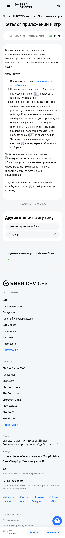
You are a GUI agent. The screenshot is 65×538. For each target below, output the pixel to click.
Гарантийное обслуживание (18, 318)
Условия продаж (10, 520)
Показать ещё (10, 350)
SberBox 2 (8, 412)
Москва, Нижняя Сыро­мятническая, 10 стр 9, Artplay (31, 456)
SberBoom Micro (11, 393)
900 (5, 469)
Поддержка (9, 312)
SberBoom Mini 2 (12, 399)
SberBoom (8, 381)
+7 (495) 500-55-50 (13, 480)
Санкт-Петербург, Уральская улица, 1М (24, 461)
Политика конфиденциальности (18, 525)
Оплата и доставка (13, 306)
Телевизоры (9, 374)
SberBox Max (10, 406)
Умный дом (9, 418)
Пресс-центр (10, 343)
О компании (9, 331)
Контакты (8, 337)
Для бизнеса (9, 325)
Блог (5, 299)
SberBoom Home (12, 387)
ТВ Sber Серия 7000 (14, 368)
